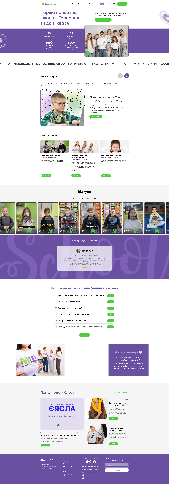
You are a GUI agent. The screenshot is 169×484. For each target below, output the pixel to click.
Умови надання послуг (67, 475)
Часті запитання (83, 3)
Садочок (68, 3)
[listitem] (84, 258)
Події (90, 3)
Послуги (74, 3)
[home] (49, 4)
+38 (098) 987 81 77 (110, 3)
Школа (62, 3)
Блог (95, 3)
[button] (84, 295)
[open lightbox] (106, 41)
